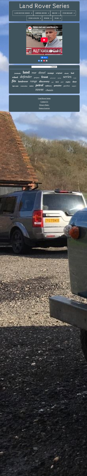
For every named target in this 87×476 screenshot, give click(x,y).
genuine (57, 85)
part (52, 82)
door (74, 81)
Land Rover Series (44, 98)
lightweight (15, 86)
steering (59, 78)
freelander (17, 73)
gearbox (67, 86)
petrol (39, 85)
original (59, 73)
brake (75, 78)
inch (57, 82)
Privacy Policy (44, 105)
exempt (51, 73)
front (44, 77)
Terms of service (44, 108)
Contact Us (44, 102)
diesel (42, 72)
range (33, 81)
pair (62, 82)
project (36, 77)
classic (66, 73)
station (31, 86)
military (48, 86)
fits (14, 81)
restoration (24, 86)
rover (40, 89)
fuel (72, 73)
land (26, 72)
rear (34, 72)
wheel (15, 77)
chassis (49, 90)
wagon (74, 86)
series (67, 77)
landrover (23, 81)
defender (26, 77)
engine (68, 82)
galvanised (52, 78)
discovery (44, 81)
